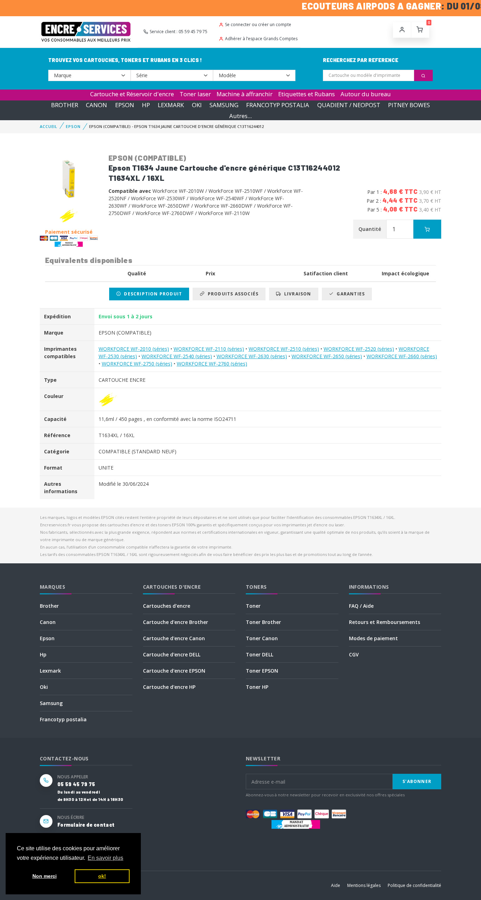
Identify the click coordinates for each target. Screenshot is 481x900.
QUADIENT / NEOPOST (348, 105)
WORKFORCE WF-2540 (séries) (177, 356)
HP (146, 105)
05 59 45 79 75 (76, 784)
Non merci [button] (44, 876)
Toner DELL (259, 654)
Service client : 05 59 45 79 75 (178, 32)
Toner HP (257, 687)
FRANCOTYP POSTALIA (277, 105)
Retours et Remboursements (384, 622)
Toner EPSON (262, 670)
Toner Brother (263, 622)
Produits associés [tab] (231, 294)
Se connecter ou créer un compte (258, 24)
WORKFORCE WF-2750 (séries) (137, 363)
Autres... (240, 116)
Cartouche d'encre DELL (171, 654)
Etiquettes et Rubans (306, 94)
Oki (44, 687)
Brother (49, 605)
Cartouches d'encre (166, 605)
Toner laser (195, 94)
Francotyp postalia (63, 719)
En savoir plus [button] (105, 858)
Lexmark (50, 670)
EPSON (124, 105)
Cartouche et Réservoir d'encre (132, 94)
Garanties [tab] (349, 294)
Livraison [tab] (296, 294)
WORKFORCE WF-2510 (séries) (284, 348)
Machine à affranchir (245, 94)
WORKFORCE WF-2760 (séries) (212, 363)
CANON (96, 105)
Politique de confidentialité (414, 885)
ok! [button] (102, 876)
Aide (335, 885)
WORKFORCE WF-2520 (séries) (359, 348)
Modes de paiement (373, 638)
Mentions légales (364, 885)
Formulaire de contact (85, 825)
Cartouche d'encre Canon (174, 638)
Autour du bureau (366, 94)
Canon (48, 622)
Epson (47, 638)
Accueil (48, 126)
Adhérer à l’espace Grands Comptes (261, 39)
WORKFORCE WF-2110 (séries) (209, 348)
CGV (354, 654)
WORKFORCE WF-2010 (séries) (134, 348)
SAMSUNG (224, 105)
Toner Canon (262, 638)
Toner (253, 605)
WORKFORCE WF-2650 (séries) (327, 356)
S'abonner (416, 781)
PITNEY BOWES (409, 105)
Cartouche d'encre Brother (175, 622)
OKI (197, 105)
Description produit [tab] (151, 294)
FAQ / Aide (361, 605)
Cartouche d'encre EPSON (174, 670)
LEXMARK (171, 105)
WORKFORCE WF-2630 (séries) (252, 356)
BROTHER (64, 105)
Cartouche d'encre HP (169, 687)
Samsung (51, 703)
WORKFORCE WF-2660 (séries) (402, 356)
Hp (43, 654)
